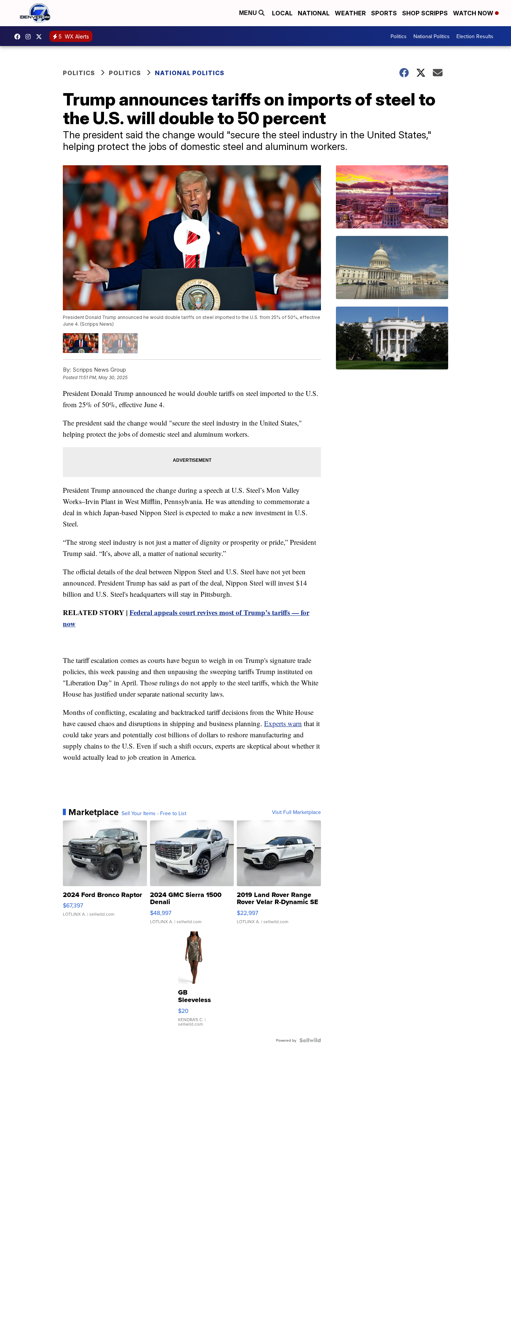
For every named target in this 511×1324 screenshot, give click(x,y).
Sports (384, 13)
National (314, 13)
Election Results (474, 36)
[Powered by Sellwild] (310, 1040)
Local (282, 13)
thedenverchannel (29, 37)
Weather (350, 13)
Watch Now (474, 13)
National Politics (431, 36)
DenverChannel (41, 37)
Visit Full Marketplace (296, 812)
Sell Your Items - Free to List (154, 813)
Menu (248, 13)
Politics (399, 36)
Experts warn (283, 723)
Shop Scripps (425, 13)
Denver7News (19, 37)
